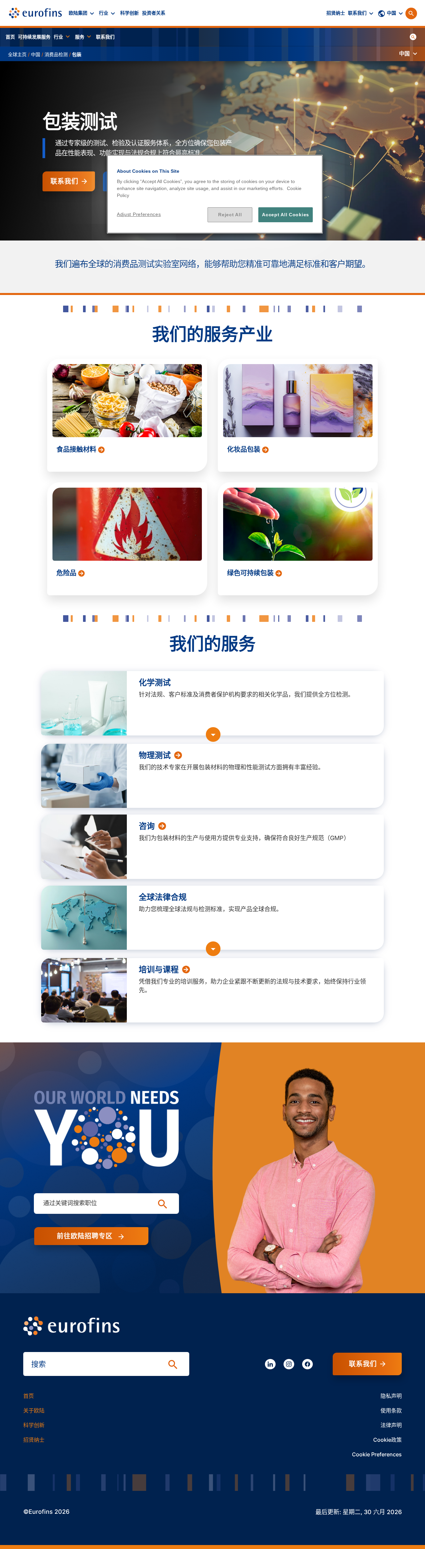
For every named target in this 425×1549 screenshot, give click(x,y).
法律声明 (391, 1425)
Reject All (230, 214)
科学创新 (33, 1425)
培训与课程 (159, 969)
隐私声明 (391, 1396)
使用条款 (391, 1410)
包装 (76, 54)
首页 (28, 1396)
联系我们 (64, 181)
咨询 (147, 826)
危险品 (67, 573)
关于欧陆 (33, 1410)
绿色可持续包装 (251, 573)
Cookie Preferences (377, 1454)
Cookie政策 (387, 1439)
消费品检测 (56, 54)
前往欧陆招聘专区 (87, 1236)
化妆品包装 (244, 449)
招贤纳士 (33, 1439)
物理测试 (155, 755)
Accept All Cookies (285, 214)
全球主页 (17, 54)
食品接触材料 (77, 449)
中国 (35, 54)
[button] (82, 13)
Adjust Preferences (139, 214)
